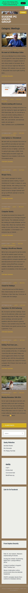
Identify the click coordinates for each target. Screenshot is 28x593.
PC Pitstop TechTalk (9, 451)
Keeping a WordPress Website (12, 248)
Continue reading (10, 76)
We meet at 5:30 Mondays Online (12, 52)
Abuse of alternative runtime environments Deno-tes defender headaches (13, 572)
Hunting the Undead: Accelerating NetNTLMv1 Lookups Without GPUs (13, 560)
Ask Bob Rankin (8, 445)
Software (4, 101)
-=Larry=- (15, 49)
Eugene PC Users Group (9, 19)
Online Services (6, 135)
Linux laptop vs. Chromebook (11, 138)
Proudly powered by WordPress (10, 588)
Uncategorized (6, 208)
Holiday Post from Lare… (10, 345)
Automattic (14, 590)
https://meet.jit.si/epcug (10, 4)
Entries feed (9, 470)
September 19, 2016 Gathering (12, 308)
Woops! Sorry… (7, 174)
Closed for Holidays (8, 285)
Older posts (9, 425)
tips (8, 342)
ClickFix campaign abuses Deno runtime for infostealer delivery (13, 578)
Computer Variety (7, 211)
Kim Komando (8, 448)
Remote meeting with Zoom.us (12, 104)
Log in (7, 467)
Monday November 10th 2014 (11, 397)
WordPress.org (10, 475)
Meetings (22, 49)
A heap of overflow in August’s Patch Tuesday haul (12, 566)
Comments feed (10, 473)
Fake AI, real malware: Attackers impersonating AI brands (13, 554)
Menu (23, 12)
